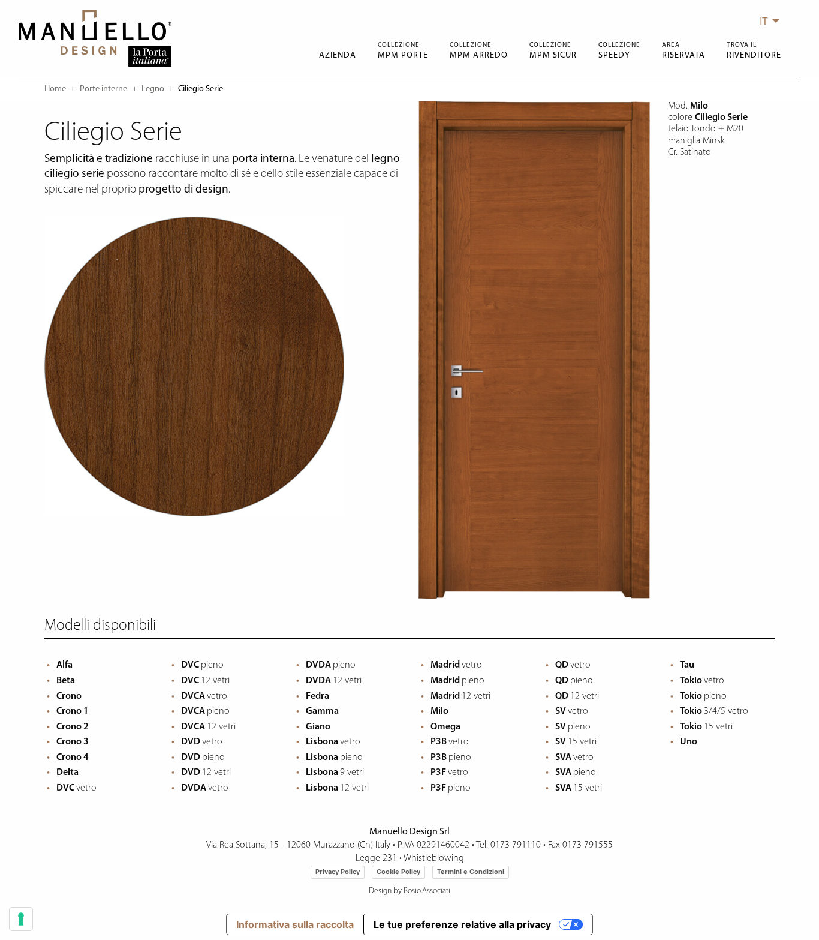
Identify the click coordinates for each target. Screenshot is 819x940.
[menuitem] (766, 21)
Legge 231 (376, 858)
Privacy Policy (337, 871)
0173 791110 (515, 845)
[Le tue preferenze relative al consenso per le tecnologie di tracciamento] (21, 919)
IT (764, 21)
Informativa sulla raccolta (295, 924)
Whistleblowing (434, 858)
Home (55, 89)
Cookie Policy (398, 871)
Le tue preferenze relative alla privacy (462, 924)
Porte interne (103, 89)
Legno (152, 89)
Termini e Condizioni (470, 871)
